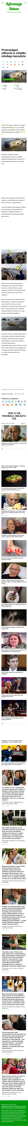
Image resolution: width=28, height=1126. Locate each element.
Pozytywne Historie (9, 79)
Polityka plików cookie (19, 1106)
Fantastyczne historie (8, 389)
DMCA (3, 1108)
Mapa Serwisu (9, 1108)
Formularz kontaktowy (20, 1108)
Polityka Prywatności (7, 1106)
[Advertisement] (14, 32)
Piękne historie (20, 389)
